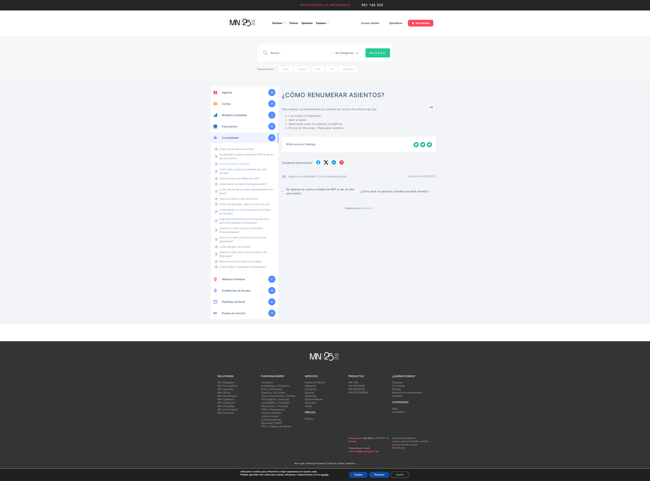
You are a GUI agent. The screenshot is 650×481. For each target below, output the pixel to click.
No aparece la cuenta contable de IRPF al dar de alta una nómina (320, 191)
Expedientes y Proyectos (275, 385)
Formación (311, 389)
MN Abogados (226, 382)
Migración (310, 385)
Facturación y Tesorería (274, 406)
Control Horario (270, 416)
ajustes (324, 474)
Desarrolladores (314, 399)
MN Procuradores (228, 385)
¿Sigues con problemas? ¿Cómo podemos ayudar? (317, 176)
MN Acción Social (227, 409)
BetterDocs (366, 208)
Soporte (309, 392)
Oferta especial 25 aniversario (324, 5)
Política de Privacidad (315, 463)
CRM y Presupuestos (273, 409)
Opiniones (307, 23)
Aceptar (358, 474)
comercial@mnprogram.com (364, 451)
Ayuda (308, 406)
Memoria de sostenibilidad (407, 392)
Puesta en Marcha (315, 382)
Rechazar (379, 474)
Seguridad (310, 402)
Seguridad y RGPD (271, 423)
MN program (355, 438)
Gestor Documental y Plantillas (278, 395)
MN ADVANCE (357, 385)
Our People (398, 385)
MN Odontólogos (227, 395)
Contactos (267, 382)
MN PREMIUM (357, 389)
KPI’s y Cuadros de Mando (276, 426)
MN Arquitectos (226, 402)
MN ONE (354, 382)
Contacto (397, 395)
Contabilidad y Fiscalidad (275, 402)
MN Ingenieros (226, 399)
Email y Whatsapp (271, 389)
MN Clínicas (224, 392)
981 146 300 (372, 5)
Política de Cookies (335, 463)
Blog (394, 408)
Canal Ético (351, 463)
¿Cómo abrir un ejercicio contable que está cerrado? (394, 191)
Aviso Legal (299, 463)
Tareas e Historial (271, 412)
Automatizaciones (271, 419)
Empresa (321, 23)
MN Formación (226, 412)
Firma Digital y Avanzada (275, 399)
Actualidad (398, 412)
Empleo (396, 389)
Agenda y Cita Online (273, 392)
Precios (293, 23)
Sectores (277, 23)
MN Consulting (226, 406)
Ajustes (400, 474)
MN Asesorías (226, 389)
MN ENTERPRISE (358, 392)
